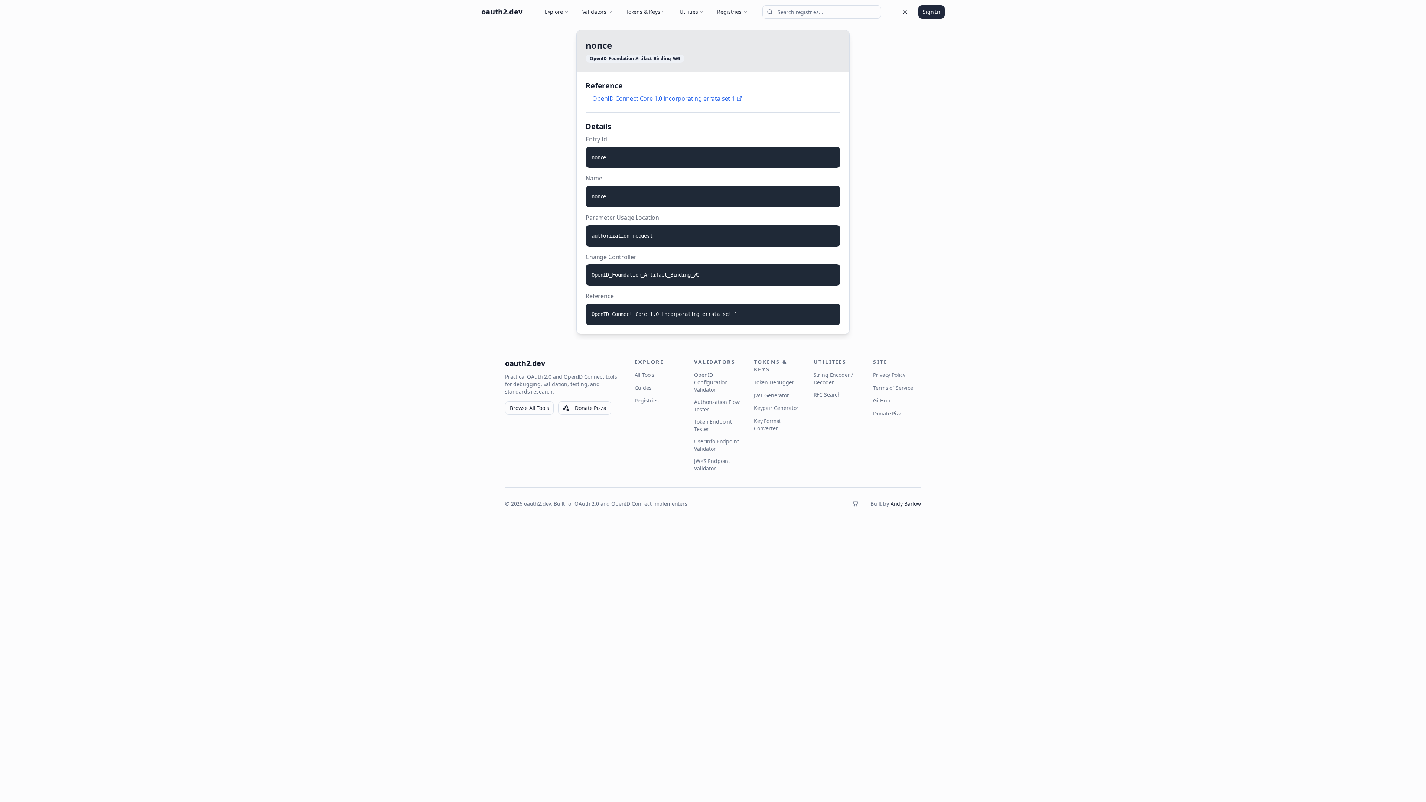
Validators (594, 11)
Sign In (931, 11)
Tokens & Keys (643, 11)
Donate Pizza (590, 407)
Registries (729, 11)
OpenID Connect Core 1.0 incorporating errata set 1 (663, 98)
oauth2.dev (525, 363)
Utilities (689, 11)
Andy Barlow (906, 503)
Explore (554, 11)
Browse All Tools (529, 407)
